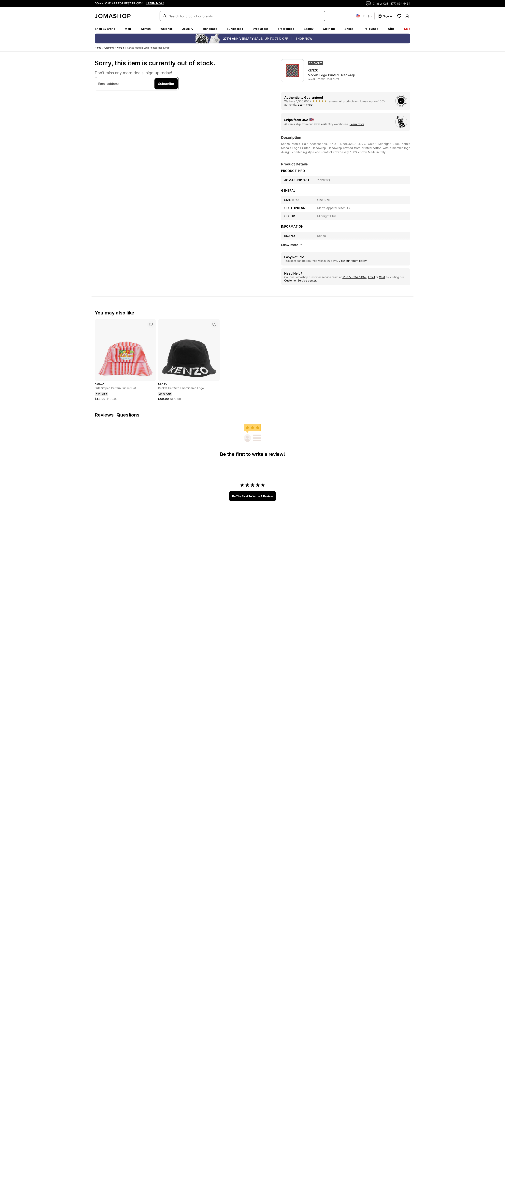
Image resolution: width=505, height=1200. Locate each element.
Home (98, 47)
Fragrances (286, 28)
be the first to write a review (252, 496)
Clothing (329, 28)
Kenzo (120, 47)
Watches (166, 28)
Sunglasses (235, 28)
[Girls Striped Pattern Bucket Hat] (151, 324)
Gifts (391, 28)
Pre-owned (370, 28)
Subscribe (166, 84)
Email (371, 277)
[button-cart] (407, 16)
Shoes (348, 28)
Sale (407, 28)
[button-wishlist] (399, 16)
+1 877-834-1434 (354, 277)
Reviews (104, 415)
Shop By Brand (105, 28)
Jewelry (187, 28)
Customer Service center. (300, 280)
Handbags (210, 28)
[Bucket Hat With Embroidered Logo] (214, 324)
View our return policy (353, 260)
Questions (128, 415)
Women (145, 28)
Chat (382, 277)
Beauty (308, 28)
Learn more (305, 104)
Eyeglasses (260, 28)
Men (128, 28)
